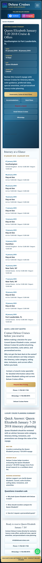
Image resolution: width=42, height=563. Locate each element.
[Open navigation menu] (37, 5)
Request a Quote (21, 106)
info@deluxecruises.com (20, 540)
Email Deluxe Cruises (21, 112)
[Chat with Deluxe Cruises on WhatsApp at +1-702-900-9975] (37, 551)
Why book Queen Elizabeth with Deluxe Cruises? (20, 498)
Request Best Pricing (21, 384)
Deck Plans (29, 100)
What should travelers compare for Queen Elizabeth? (19, 506)
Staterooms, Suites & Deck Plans (21, 94)
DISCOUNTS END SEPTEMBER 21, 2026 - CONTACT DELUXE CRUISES (21, 559)
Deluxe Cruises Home (20, 401)
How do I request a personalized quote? (21, 513)
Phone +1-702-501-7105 (21, 390)
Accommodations (12, 100)
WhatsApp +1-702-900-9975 (21, 396)
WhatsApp (20, 117)
